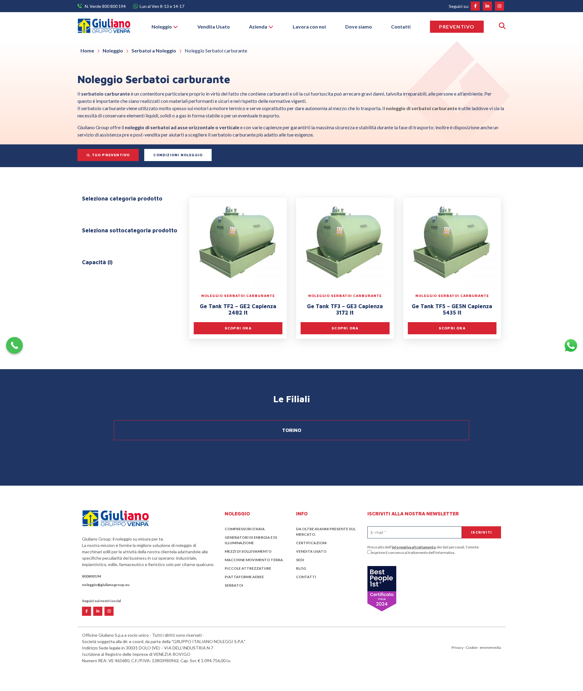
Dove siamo (358, 26)
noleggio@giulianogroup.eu (105, 584)
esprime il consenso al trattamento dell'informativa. (413, 552)
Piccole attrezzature (248, 568)
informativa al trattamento (414, 547)
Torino (291, 430)
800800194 (91, 576)
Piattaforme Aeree (244, 577)
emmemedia (490, 647)
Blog (301, 568)
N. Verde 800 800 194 (105, 6)
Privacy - (459, 647)
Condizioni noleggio (178, 155)
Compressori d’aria (245, 529)
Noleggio (162, 26)
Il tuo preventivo (108, 155)
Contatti (401, 26)
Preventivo (457, 26)
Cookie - (473, 647)
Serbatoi (234, 585)
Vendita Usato (213, 26)
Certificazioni (311, 543)
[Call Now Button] (14, 345)
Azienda (258, 26)
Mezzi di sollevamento (248, 551)
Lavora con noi (309, 26)
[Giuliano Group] (103, 26)
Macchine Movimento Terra (254, 560)
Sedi (300, 560)
